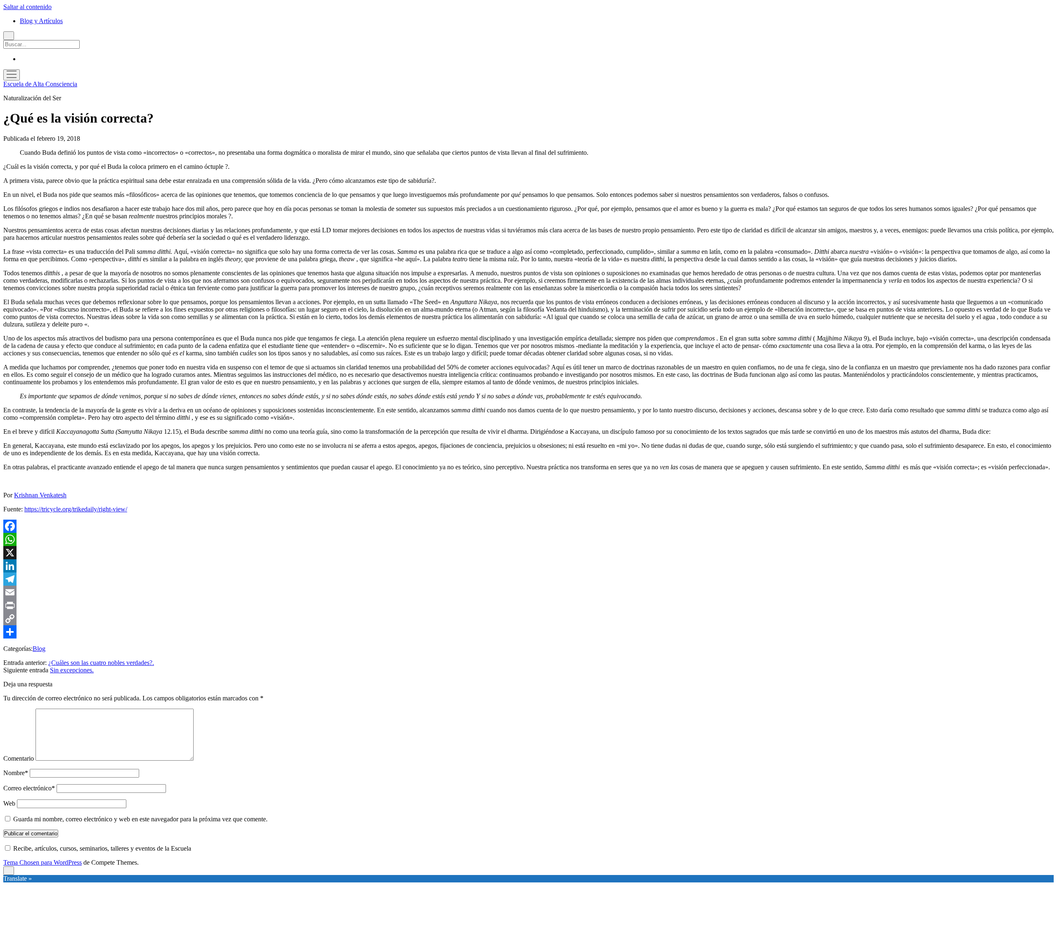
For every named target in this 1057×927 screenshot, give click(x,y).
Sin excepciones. (72, 670)
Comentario (18, 758)
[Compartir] (528, 631)
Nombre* (15, 772)
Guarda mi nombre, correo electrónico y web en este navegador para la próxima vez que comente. (140, 819)
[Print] (528, 605)
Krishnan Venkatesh (40, 495)
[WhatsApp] (528, 539)
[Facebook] (528, 526)
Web (9, 803)
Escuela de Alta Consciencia (40, 83)
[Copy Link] (528, 618)
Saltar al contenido (27, 6)
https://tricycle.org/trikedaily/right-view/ (75, 509)
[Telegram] (528, 579)
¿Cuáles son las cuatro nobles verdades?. (101, 662)
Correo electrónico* (29, 788)
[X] (528, 552)
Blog (39, 648)
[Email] (528, 592)
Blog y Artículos (41, 20)
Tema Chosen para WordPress (42, 862)
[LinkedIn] (528, 565)
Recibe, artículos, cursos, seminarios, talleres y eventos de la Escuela (101, 848)
